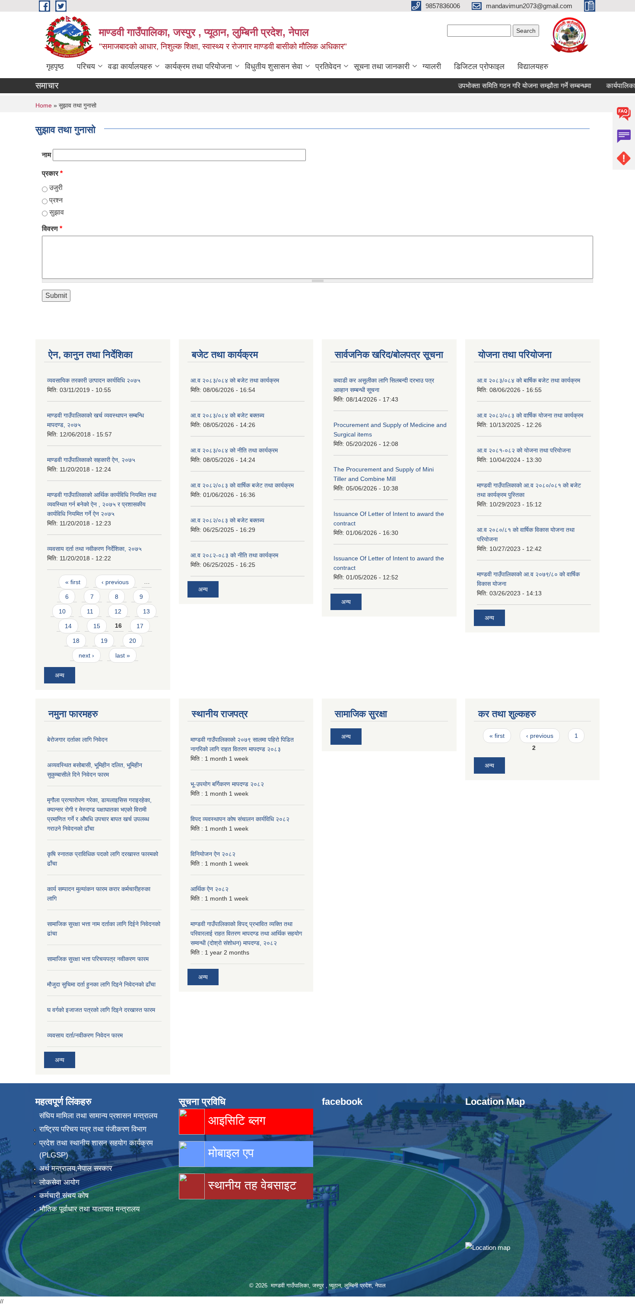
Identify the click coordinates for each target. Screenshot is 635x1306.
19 (104, 640)
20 (132, 640)
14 (68, 626)
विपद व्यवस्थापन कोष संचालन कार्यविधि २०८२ (239, 819)
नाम (46, 154)
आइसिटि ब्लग (235, 1120)
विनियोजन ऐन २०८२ (212, 854)
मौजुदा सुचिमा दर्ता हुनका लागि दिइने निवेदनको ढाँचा (101, 984)
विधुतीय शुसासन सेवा (273, 66)
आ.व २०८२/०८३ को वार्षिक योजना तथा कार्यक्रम (530, 415)
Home (43, 105)
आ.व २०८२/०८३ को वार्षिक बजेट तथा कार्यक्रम (242, 485)
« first (72, 582)
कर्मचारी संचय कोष (64, 1196)
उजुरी (56, 187)
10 (62, 611)
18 (76, 640)
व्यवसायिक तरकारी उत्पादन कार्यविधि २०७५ (93, 380)
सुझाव (56, 212)
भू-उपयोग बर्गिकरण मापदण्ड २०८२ (227, 784)
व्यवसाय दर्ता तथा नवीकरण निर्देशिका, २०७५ (94, 548)
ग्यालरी (431, 66)
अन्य (59, 675)
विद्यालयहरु (533, 66)
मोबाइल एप (229, 1153)
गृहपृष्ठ (55, 66)
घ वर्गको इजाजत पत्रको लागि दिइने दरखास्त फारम (101, 1009)
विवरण (52, 228)
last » (122, 655)
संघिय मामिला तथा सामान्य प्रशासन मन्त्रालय (98, 1116)
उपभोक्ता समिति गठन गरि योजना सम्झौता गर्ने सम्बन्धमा (505, 85)
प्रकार (52, 173)
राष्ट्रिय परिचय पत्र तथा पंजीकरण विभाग (92, 1129)
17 (140, 626)
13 (146, 611)
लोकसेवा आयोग (59, 1182)
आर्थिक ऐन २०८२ (209, 888)
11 (90, 611)
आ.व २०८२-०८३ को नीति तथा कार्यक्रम (234, 555)
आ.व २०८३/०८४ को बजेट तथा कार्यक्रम (234, 380)
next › (86, 655)
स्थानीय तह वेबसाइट (250, 1185)
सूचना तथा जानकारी (382, 66)
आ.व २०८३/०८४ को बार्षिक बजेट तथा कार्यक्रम (528, 380)
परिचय (86, 66)
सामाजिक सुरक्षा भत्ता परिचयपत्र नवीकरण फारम (98, 958)
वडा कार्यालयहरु (130, 66)
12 (117, 611)
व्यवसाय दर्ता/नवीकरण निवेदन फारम (85, 1035)
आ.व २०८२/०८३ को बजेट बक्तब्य (227, 520)
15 (96, 626)
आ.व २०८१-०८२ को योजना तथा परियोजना (524, 450)
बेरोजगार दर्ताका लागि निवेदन (77, 739)
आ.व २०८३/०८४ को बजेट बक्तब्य (227, 415)
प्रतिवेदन (328, 66)
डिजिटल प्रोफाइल (479, 66)
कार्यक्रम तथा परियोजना (198, 66)
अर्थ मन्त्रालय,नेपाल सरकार (75, 1168)
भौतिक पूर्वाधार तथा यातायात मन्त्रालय (89, 1209)
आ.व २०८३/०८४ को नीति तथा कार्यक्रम (234, 450)
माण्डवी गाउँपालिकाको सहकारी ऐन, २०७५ (91, 459)
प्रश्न (56, 200)
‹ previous (115, 582)
